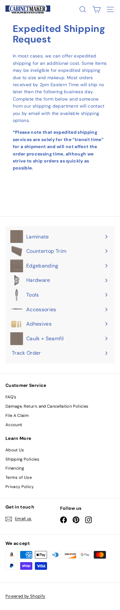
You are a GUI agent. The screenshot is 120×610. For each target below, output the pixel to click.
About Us (14, 450)
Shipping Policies (22, 459)
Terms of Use (18, 477)
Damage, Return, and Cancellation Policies (46, 406)
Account (13, 424)
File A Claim (17, 415)
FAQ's (11, 397)
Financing (14, 468)
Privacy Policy (19, 486)
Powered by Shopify (25, 596)
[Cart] (96, 9)
